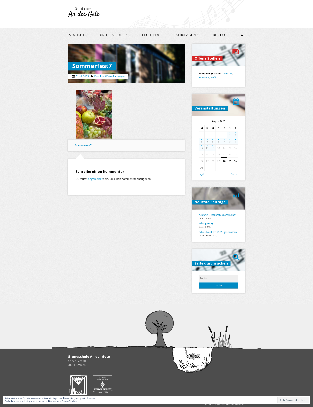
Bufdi (213, 77)
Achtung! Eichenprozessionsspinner (217, 214)
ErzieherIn (204, 77)
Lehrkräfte (227, 73)
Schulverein (186, 35)
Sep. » (234, 174)
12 (212, 147)
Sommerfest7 (81, 145)
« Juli (202, 174)
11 (207, 147)
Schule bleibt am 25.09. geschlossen (218, 232)
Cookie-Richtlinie (69, 401)
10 (201, 147)
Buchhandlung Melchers (78, 385)
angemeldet (95, 179)
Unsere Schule (112, 35)
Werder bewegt (102, 385)
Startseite (77, 35)
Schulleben (150, 35)
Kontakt (220, 35)
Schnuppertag (206, 223)
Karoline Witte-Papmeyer (109, 76)
